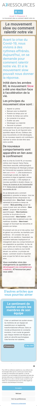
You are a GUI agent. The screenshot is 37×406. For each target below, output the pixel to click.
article (12, 173)
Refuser (18, 393)
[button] (34, 366)
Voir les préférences (18, 399)
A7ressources (20, 16)
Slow (30, 86)
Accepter (18, 388)
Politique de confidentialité (18, 403)
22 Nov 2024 (29, 346)
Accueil (11, 16)
